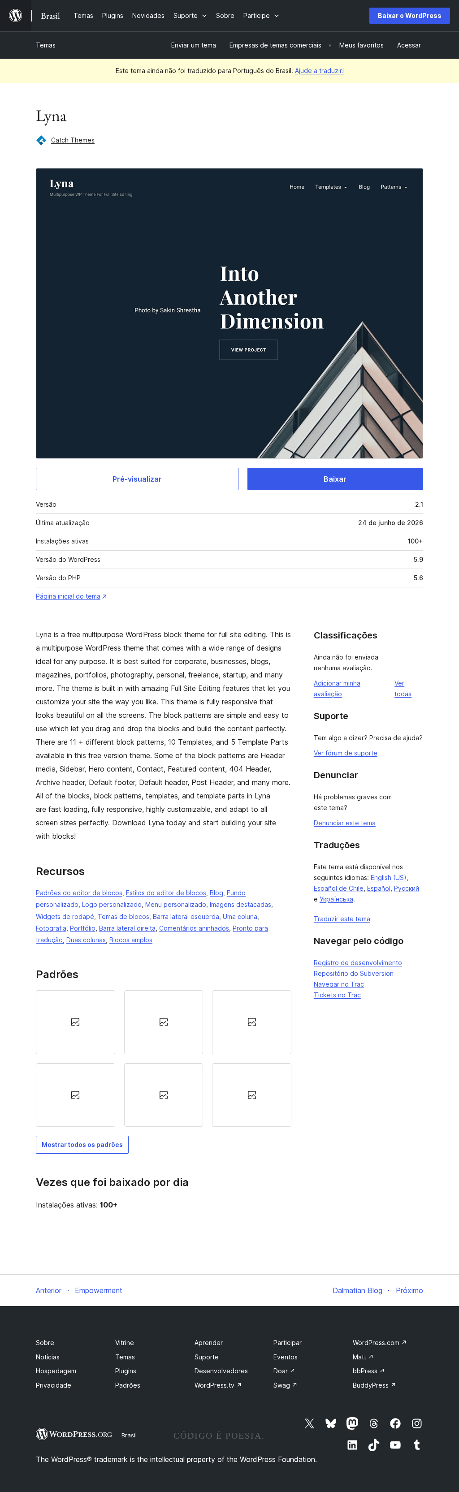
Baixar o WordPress (410, 15)
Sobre (45, 1342)
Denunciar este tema (345, 823)
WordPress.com (380, 1342)
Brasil (129, 1435)
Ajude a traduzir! (319, 70)
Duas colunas (86, 940)
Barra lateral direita (127, 928)
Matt (363, 1357)
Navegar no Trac (339, 984)
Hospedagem (56, 1371)
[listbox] (163, 1058)
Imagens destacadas (240, 904)
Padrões (127, 1385)
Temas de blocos (123, 916)
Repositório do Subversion (354, 973)
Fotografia (51, 928)
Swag (285, 1385)
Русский (406, 888)
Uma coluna (240, 916)
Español (378, 888)
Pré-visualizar (137, 478)
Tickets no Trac (337, 995)
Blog (216, 893)
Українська (336, 899)
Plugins (125, 1371)
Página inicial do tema (68, 596)
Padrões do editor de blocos (79, 893)
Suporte (207, 1357)
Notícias (48, 1357)
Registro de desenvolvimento (358, 962)
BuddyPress (374, 1385)
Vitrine (124, 1342)
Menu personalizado (175, 904)
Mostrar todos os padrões (82, 1144)
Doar (284, 1371)
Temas (46, 45)
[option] (75, 1022)
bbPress (369, 1371)
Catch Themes (73, 140)
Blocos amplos (130, 940)
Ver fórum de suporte (345, 753)
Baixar (335, 478)
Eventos (285, 1357)
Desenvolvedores (221, 1371)
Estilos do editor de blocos (166, 893)
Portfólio (82, 928)
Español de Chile (339, 888)
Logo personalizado (112, 904)
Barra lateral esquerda (186, 916)
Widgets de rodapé (65, 916)
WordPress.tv (218, 1385)
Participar (287, 1342)
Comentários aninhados (194, 928)
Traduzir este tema (342, 919)
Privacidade (53, 1385)
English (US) (389, 877)
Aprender (209, 1342)
